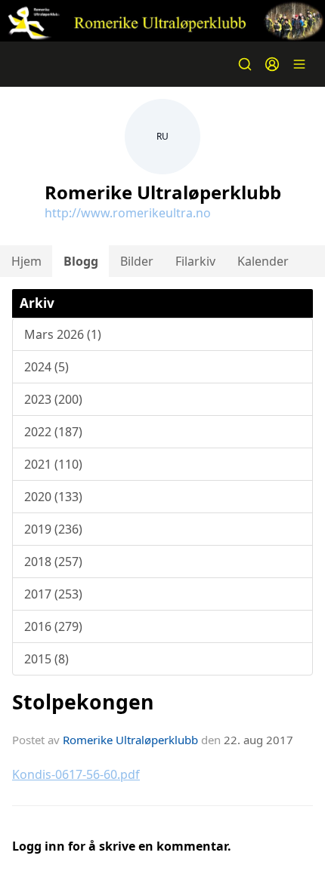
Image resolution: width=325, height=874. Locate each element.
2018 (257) (53, 561)
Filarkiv (195, 261)
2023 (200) (53, 399)
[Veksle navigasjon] (299, 64)
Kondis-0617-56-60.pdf (76, 774)
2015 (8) (46, 659)
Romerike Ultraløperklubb (130, 739)
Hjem (26, 261)
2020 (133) (53, 496)
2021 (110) (53, 464)
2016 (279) (53, 626)
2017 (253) (53, 594)
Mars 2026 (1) (62, 334)
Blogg (80, 261)
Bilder (136, 261)
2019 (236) (53, 529)
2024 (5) (46, 367)
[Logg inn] (272, 64)
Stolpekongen (83, 702)
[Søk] (244, 64)
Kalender (263, 261)
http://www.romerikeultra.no (128, 213)
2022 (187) (53, 431)
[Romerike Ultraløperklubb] (162, 21)
